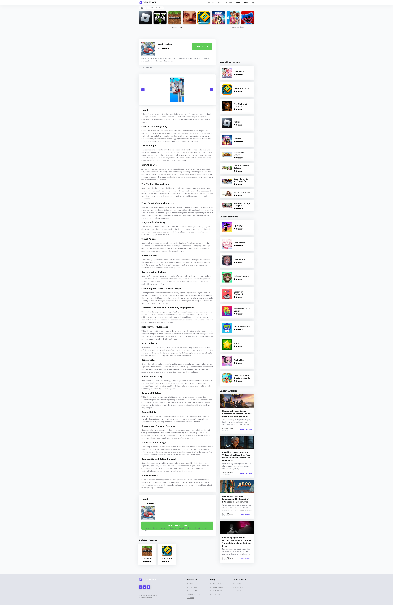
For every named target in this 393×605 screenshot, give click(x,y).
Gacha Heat (192, 587)
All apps (190, 598)
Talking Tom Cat (194, 594)
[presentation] (143, 89)
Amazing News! (216, 587)
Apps (238, 2)
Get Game (201, 46)
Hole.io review (164, 44)
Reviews (210, 2)
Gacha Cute (192, 591)
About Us (237, 591)
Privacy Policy (239, 587)
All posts (214, 594)
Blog (246, 2)
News (220, 2)
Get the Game (177, 525)
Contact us (237, 584)
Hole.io (145, 499)
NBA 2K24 (191, 584)
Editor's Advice (216, 591)
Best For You (215, 584)
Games (229, 2)
